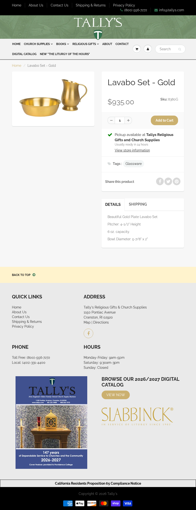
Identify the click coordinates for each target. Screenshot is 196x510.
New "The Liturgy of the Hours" (65, 54)
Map (87, 322)
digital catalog (24, 54)
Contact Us (59, 5)
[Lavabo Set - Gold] (53, 98)
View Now (115, 395)
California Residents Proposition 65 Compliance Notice (98, 483)
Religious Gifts (84, 44)
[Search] (179, 49)
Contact (122, 44)
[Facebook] (88, 333)
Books (61, 44)
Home (16, 5)
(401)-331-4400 (33, 362)
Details (113, 204)
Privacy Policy (124, 5)
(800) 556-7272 (135, 10)
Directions (101, 322)
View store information (132, 150)
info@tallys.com (171, 10)
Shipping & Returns (91, 5)
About (107, 44)
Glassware (133, 164)
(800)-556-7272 (38, 357)
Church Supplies (37, 44)
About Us (36, 5)
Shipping (138, 204)
